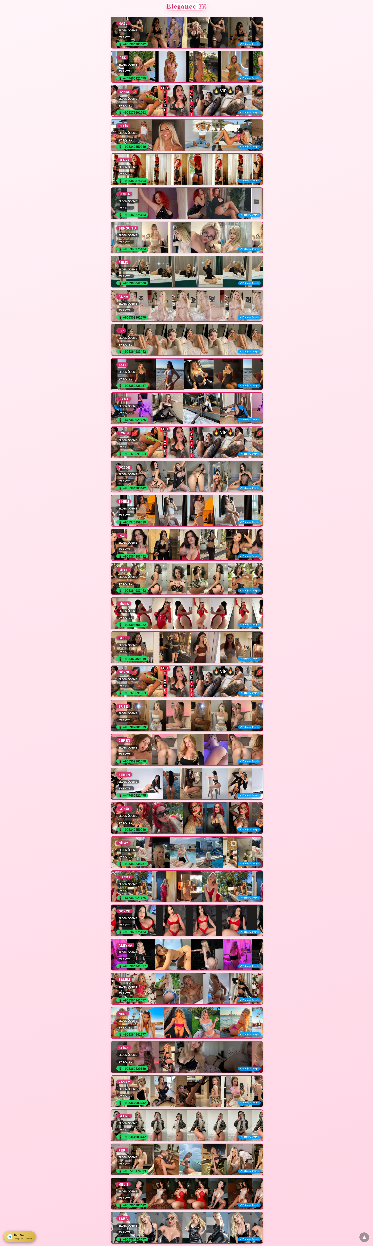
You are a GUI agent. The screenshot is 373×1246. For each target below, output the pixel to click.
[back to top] (364, 1237)
